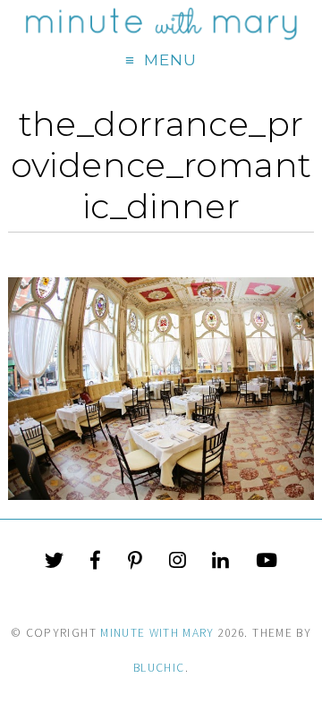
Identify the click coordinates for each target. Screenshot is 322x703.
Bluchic (158, 667)
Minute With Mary (157, 632)
